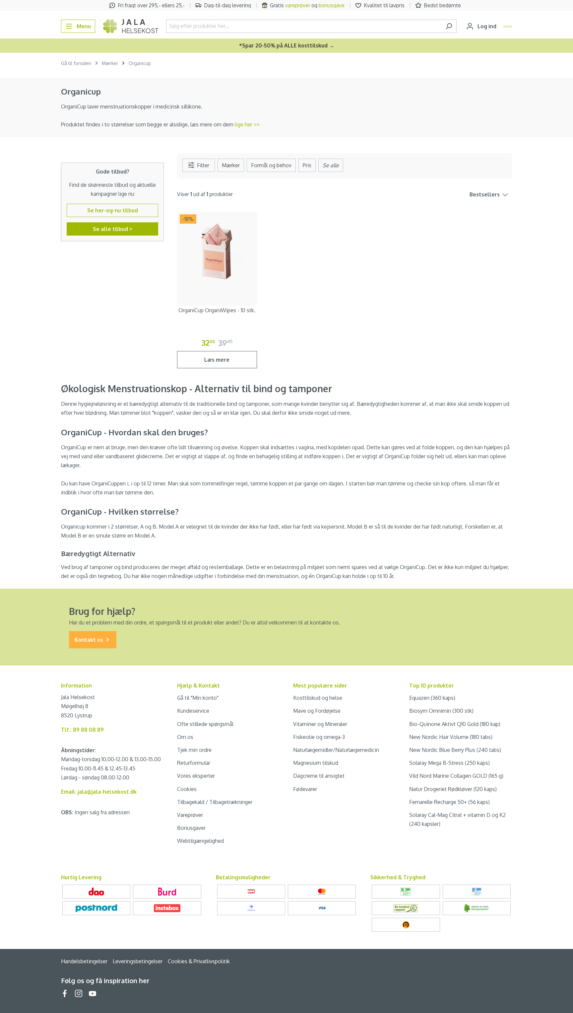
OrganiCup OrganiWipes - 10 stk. (216, 310)
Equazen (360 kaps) (432, 697)
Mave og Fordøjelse (317, 710)
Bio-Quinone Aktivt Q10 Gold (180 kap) (454, 724)
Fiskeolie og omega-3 (319, 737)
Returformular (193, 763)
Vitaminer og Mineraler (320, 724)
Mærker (231, 165)
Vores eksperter (196, 775)
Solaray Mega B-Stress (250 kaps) (449, 763)
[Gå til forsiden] (130, 26)
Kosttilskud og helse (317, 697)
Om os (185, 737)
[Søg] (449, 26)
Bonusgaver (191, 828)
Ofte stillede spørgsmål (205, 724)
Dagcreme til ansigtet (319, 775)
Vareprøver (190, 815)
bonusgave (332, 5)
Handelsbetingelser (84, 961)
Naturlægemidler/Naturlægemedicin (336, 750)
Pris (307, 165)
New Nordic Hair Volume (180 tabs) (450, 737)
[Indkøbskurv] (507, 27)
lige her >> (247, 124)
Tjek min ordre (194, 750)
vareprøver (297, 5)
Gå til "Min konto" (198, 697)
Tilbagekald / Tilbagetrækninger (214, 802)
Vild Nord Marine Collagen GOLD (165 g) (456, 775)
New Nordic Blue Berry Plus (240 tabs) (455, 750)
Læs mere (216, 359)
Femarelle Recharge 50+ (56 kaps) (449, 802)
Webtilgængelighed (200, 840)
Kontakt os (89, 639)
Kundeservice (193, 710)
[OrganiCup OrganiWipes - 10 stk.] (217, 251)
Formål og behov (271, 165)
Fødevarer (305, 789)
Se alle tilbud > (112, 229)
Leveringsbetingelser (137, 961)
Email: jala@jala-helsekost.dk (99, 791)
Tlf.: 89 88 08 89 (82, 729)
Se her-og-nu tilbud (112, 210)
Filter (202, 165)
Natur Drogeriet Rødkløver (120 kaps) (453, 789)
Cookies (187, 789)
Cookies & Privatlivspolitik (199, 961)
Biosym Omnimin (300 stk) (441, 710)
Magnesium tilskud (315, 763)
